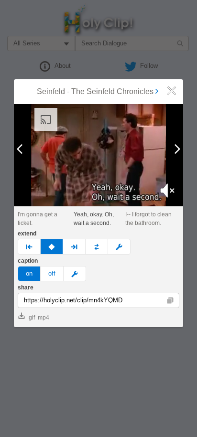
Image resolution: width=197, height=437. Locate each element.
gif (32, 317)
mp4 (43, 317)
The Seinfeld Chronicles (112, 91)
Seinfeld (51, 91)
